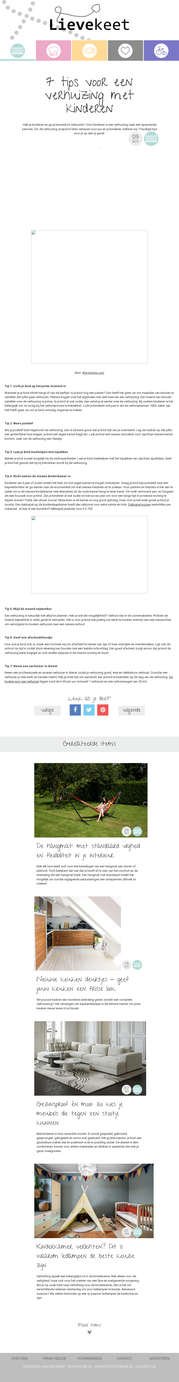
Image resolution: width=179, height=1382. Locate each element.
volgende (131, 710)
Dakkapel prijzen (139, 504)
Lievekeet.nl (146, 1367)
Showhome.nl (80, 1367)
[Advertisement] (89, 187)
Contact (124, 1359)
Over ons (19, 1359)
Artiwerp (57, 1367)
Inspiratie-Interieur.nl (114, 1367)
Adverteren (159, 1359)
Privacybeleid (54, 1359)
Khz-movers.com (93, 373)
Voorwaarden (89, 1359)
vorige (47, 710)
